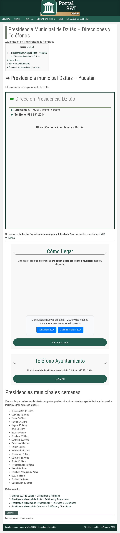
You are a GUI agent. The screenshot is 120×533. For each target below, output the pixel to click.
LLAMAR (60, 378)
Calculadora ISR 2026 (71, 329)
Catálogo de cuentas (77, 19)
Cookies (96, 527)
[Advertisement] (60, 154)
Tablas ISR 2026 (46, 329)
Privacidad (88, 527)
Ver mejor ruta (60, 342)
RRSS (113, 527)
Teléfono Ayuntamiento (18, 63)
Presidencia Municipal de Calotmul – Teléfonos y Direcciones (41, 506)
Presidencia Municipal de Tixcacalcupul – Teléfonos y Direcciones (44, 502)
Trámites (28, 19)
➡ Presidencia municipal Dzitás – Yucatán (27, 52)
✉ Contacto (105, 527)
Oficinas (6, 19)
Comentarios (11, 513)
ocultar (30, 47)
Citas (17, 19)
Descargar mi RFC (46, 19)
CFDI (61, 19)
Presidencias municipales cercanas (23, 67)
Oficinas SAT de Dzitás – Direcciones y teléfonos (36, 495)
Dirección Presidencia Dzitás (25, 56)
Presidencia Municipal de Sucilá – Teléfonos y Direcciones (40, 499)
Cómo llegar (13, 60)
